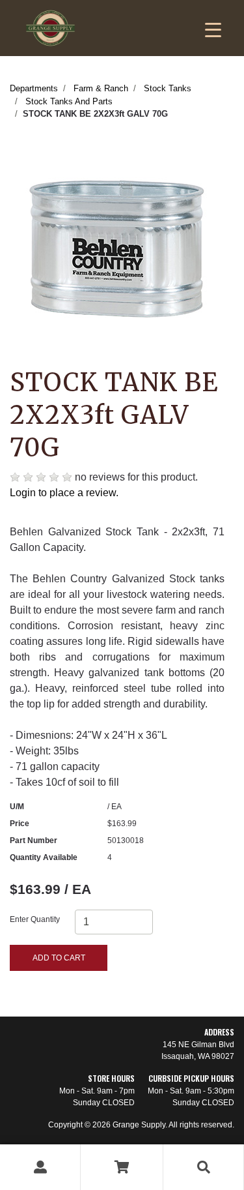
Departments (34, 88)
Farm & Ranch (101, 88)
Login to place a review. (64, 492)
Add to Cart (59, 957)
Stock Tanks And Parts (69, 101)
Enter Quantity (35, 919)
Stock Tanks (167, 88)
